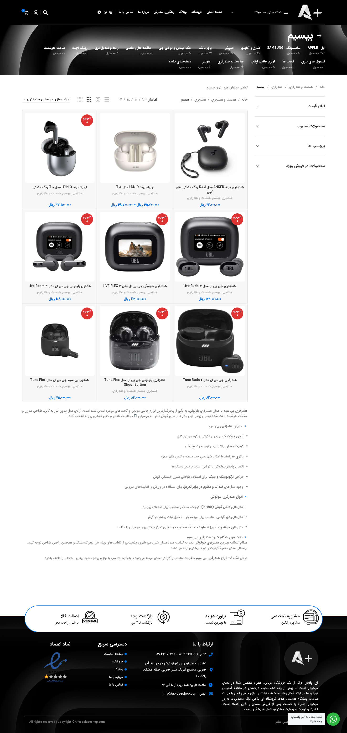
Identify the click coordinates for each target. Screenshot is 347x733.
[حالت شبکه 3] (89, 100)
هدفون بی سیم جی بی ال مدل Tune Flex (59, 380)
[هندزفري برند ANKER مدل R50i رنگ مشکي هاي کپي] (210, 148)
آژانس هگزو (282, 722)
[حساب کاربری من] (36, 12)
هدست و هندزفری (301, 87)
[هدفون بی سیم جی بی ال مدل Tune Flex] (60, 341)
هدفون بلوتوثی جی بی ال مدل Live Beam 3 (59, 286)
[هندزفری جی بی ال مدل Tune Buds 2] (210, 341)
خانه (322, 87)
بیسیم (216, 197)
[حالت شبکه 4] (80, 100)
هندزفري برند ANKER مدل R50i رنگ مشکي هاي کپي (210, 190)
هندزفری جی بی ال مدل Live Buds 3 (209, 286)
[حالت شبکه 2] (98, 100)
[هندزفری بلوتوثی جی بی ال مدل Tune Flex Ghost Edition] (135, 341)
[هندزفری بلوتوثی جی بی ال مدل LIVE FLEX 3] (135, 247)
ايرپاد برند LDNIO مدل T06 (135, 187)
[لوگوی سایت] (310, 12)
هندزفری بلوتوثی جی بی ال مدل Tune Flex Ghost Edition (135, 382)
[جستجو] (45, 12)
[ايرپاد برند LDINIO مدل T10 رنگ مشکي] (60, 148)
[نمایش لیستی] (107, 100)
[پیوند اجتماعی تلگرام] (99, 12)
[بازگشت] (319, 36)
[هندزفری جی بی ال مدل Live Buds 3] (210, 247)
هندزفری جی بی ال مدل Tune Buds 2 (210, 380)
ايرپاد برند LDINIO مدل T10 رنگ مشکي (59, 187)
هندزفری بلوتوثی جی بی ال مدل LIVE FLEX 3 (135, 286)
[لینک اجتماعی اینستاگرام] (111, 12)
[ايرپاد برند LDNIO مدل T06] (135, 148)
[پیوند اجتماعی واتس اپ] (105, 12)
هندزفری (276, 87)
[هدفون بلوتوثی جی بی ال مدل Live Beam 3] (60, 247)
